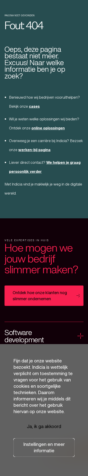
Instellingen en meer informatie (44, 447)
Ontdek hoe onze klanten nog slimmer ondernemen (40, 296)
